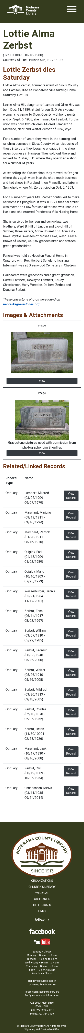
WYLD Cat (42, 892)
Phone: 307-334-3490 (42, 1013)
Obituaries (42, 899)
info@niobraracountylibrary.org (42, 991)
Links (42, 911)
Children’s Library (42, 886)
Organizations (42, 880)
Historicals (42, 905)
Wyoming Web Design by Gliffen (42, 1029)
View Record (71, 495)
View (42, 380)
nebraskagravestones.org (21, 304)
